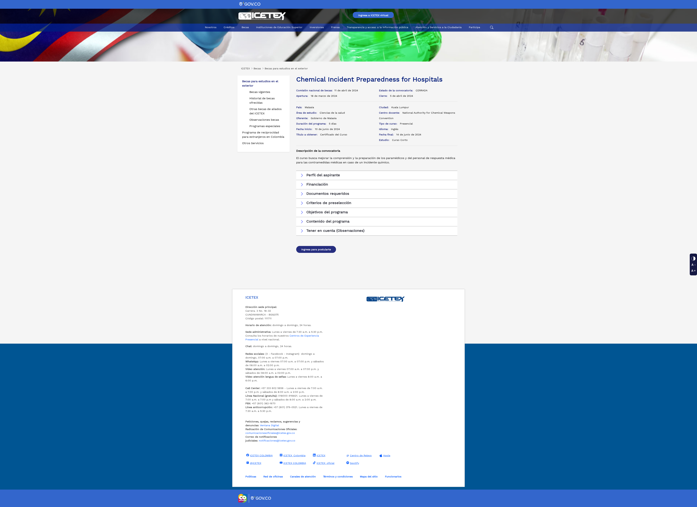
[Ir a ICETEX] (262, 16)
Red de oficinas (273, 476)
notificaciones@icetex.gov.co (277, 440)
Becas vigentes (259, 92)
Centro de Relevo (361, 455)
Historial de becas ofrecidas (262, 100)
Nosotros (210, 27)
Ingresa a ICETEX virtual (373, 15)
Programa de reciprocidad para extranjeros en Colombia (263, 135)
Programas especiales (264, 126)
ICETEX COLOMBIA (261, 455)
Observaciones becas (264, 119)
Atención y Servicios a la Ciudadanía (438, 27)
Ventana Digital (269, 425)
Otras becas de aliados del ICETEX (265, 111)
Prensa (335, 27)
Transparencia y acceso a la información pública (377, 27)
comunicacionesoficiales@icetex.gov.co (270, 432)
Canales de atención (303, 476)
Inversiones (317, 27)
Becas (245, 27)
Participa (474, 27)
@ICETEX (255, 463)
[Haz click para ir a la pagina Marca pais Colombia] (243, 498)
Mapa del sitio (369, 476)
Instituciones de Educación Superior (279, 27)
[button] (376, 175)
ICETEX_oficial (325, 463)
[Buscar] (491, 27)
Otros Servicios (253, 143)
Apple (386, 455)
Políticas (250, 476)
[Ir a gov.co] (250, 4)
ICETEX (321, 455)
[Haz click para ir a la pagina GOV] (261, 498)
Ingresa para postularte (316, 249)
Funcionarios (393, 476)
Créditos (229, 27)
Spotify (354, 463)
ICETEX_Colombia (294, 455)
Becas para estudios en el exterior (260, 83)
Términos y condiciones (338, 476)
